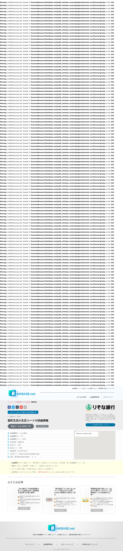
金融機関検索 (48, 544)
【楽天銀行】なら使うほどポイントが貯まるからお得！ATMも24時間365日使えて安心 (65, 491)
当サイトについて (67, 544)
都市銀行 (19, 402)
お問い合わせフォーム (45, 472)
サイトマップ (108, 397)
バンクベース (12, 402)
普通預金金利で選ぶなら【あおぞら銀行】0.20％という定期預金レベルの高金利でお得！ (101, 491)
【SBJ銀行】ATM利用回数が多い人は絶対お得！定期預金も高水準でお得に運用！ (28, 491)
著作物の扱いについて (90, 544)
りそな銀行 (26, 402)
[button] (23, 412)
